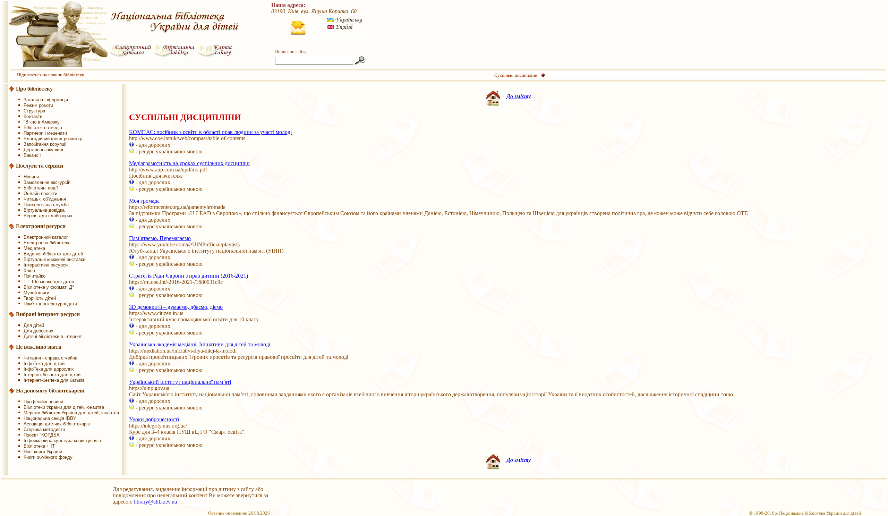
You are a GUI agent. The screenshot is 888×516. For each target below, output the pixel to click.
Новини (31, 176)
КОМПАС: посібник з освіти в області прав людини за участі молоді (210, 132)
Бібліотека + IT (39, 446)
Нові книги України (43, 451)
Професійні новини (43, 401)
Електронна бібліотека (47, 242)
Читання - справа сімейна (50, 358)
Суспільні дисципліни (515, 75)
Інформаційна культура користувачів (62, 440)
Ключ (29, 270)
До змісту (518, 96)
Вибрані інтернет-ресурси (48, 314)
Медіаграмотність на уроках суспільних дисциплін (189, 163)
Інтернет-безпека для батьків (54, 380)
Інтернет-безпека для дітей (52, 374)
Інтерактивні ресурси (46, 265)
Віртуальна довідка (44, 210)
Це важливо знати (38, 347)
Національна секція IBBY (50, 418)
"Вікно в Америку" (42, 122)
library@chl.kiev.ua (155, 502)
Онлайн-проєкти (40, 193)
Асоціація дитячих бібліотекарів (57, 423)
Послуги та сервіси (39, 166)
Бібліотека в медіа (43, 127)
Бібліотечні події (41, 188)
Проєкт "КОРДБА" (42, 435)
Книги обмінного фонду (48, 457)
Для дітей (34, 325)
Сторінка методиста (44, 429)
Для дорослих (38, 330)
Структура (34, 110)
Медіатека (34, 248)
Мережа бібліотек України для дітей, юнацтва (71, 412)
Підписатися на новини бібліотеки (50, 74)
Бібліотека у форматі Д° (49, 287)
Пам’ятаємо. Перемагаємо (160, 238)
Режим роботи (38, 105)
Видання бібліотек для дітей (53, 253)
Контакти (33, 116)
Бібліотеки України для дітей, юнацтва (64, 407)
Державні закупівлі (43, 149)
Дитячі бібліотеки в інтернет (53, 336)
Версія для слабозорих (48, 215)
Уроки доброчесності (154, 419)
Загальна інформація (46, 99)
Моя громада (144, 201)
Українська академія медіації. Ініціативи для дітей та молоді (199, 344)
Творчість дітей (40, 298)
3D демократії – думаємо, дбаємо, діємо (176, 307)
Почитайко (34, 276)
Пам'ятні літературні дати (50, 303)
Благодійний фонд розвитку (53, 138)
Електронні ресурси (41, 226)
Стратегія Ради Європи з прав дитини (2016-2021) (188, 276)
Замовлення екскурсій (47, 182)
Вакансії (32, 155)
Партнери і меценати (45, 133)
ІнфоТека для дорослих (49, 369)
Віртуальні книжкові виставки (54, 259)
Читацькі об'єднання (45, 199)
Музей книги (36, 292)
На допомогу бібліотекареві (50, 391)
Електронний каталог (46, 237)
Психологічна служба (46, 204)
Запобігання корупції (45, 144)
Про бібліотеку (34, 89)
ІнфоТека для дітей (44, 363)
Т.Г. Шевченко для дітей (49, 281)
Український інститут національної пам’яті (180, 382)
